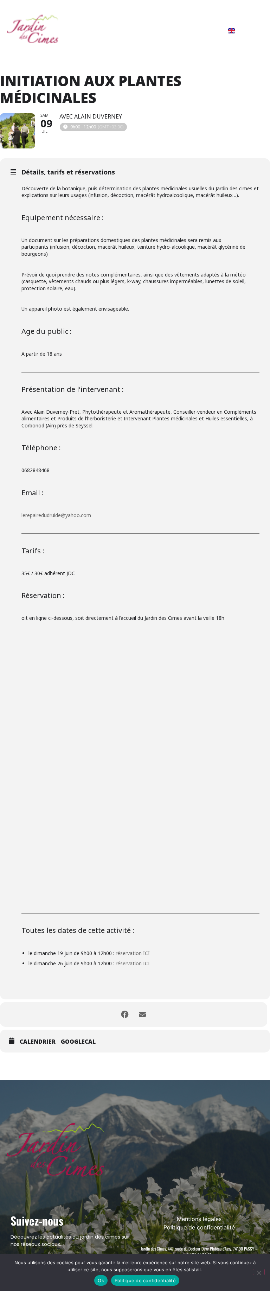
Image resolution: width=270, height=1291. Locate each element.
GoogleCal (78, 1041)
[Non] (259, 1272)
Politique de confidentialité (145, 1280)
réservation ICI (133, 953)
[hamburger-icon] (254, 30)
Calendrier (38, 1041)
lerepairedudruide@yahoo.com (56, 515)
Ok (101, 1280)
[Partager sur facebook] (125, 1014)
